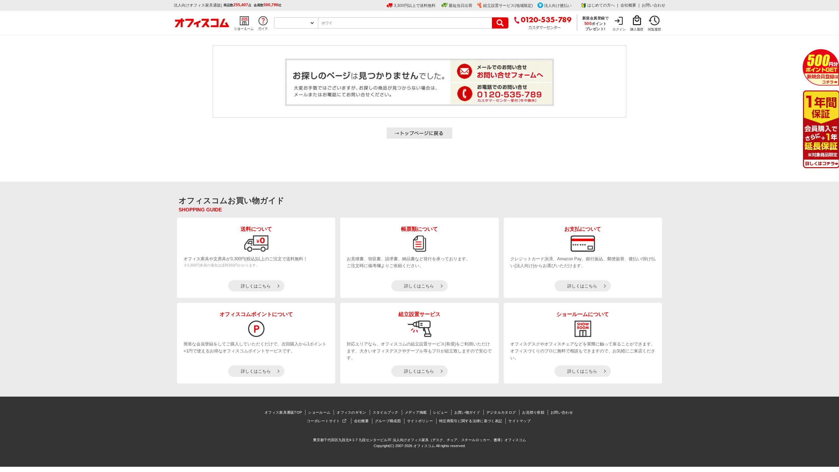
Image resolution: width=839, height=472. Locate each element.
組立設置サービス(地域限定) (508, 5)
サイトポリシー (420, 421)
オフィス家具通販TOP (283, 412)
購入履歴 (636, 29)
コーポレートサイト (323, 421)
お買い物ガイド (467, 412)
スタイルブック (386, 412)
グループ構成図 (388, 421)
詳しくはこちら (256, 286)
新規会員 (821, 67)
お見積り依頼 (533, 412)
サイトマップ (519, 421)
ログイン (619, 29)
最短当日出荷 (460, 5)
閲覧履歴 (654, 29)
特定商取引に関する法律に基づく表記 (470, 421)
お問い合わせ (653, 5)
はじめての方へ (601, 5)
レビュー (440, 412)
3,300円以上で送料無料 (415, 5)
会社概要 (628, 5)
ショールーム (319, 412)
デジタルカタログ (501, 412)
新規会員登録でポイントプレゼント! (595, 23)
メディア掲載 (416, 412)
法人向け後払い (558, 5)
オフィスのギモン (351, 412)
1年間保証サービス (820, 129)
